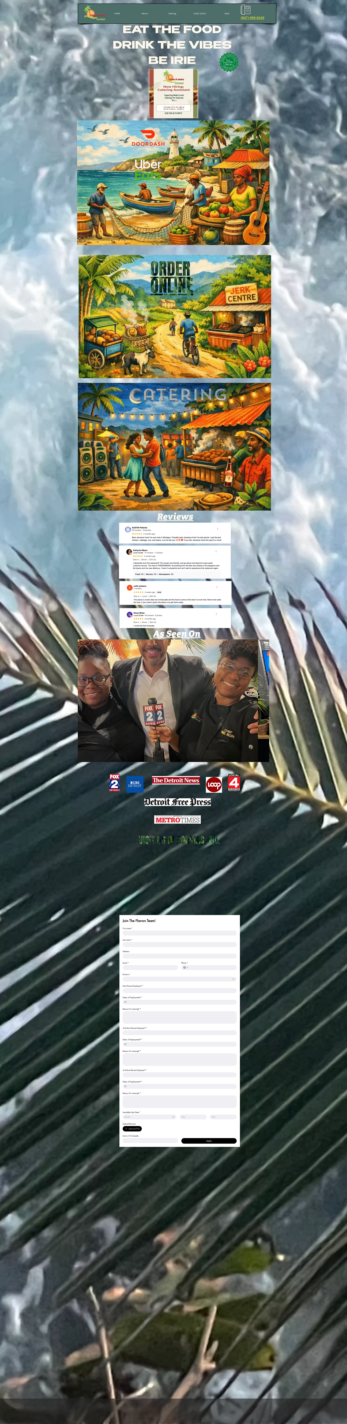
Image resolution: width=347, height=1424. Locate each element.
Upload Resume (129, 1124)
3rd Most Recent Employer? (135, 1070)
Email (126, 963)
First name (128, 928)
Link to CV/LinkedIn (131, 1136)
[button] (173, 700)
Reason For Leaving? (132, 1009)
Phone (184, 963)
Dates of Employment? (132, 997)
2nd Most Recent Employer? (135, 1028)
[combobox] (180, 979)
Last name (127, 940)
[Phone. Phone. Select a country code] (185, 967)
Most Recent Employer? (133, 986)
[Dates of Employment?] (125, 1002)
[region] (173, 93)
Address (126, 951)
